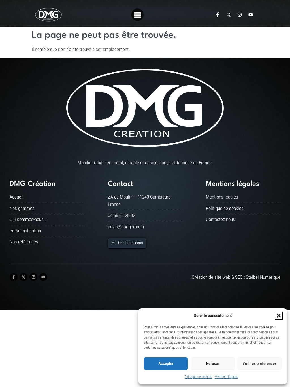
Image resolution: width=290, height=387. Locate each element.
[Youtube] (250, 14)
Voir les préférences (259, 363)
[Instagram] (239, 14)
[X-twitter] (228, 14)
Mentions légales (226, 377)
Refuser (212, 363)
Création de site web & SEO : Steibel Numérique (236, 277)
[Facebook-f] (217, 14)
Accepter (166, 363)
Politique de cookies (198, 377)
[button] (279, 315)
